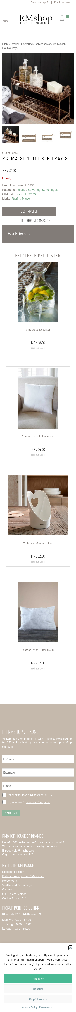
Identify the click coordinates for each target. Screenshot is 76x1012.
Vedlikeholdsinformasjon (17, 885)
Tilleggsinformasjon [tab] (35, 220)
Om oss (7, 889)
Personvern (45, 1007)
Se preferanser (38, 999)
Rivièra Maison (22, 198)
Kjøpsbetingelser (13, 871)
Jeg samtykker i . (29, 802)
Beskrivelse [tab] (29, 211)
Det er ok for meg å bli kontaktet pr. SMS (30, 795)
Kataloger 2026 (62, 2)
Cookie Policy (29, 1007)
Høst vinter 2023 (25, 194)
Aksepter (38, 978)
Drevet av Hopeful (40, 2)
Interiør (15, 44)
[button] (70, 947)
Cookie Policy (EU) (14, 898)
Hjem (5, 44)
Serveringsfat (43, 44)
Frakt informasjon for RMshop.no (23, 876)
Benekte (38, 989)
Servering (27, 44)
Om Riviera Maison (14, 894)
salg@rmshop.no (23, 850)
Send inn (11, 813)
